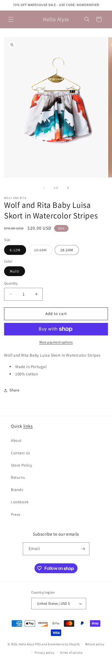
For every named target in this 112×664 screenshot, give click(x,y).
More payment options (56, 342)
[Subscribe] (83, 548)
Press (15, 514)
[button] (11, 19)
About (16, 440)
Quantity (11, 283)
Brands (17, 489)
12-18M (43, 251)
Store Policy (21, 465)
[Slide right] (68, 188)
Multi (14, 271)
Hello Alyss (27, 644)
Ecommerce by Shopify (64, 644)
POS (38, 644)
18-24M (66, 250)
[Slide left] (44, 188)
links (28, 426)
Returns (18, 477)
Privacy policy (45, 652)
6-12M (15, 250)
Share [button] (15, 390)
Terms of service (71, 652)
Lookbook (20, 501)
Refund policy (94, 644)
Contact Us (20, 452)
